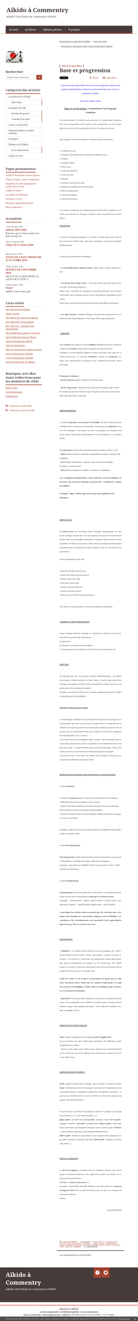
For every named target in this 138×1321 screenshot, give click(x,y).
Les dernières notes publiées (69, 1312)
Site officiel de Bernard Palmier (22, 317)
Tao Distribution (14, 392)
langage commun (72, 1247)
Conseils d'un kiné (20, 119)
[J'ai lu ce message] (135, 1319)
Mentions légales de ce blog (51, 1315)
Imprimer (111, 77)
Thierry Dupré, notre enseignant (22, 179)
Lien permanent (69, 1242)
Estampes (13, 138)
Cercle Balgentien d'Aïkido (19, 358)
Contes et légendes (18, 124)
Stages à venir (15, 155)
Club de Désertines (15, 345)
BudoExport (12, 396)
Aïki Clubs (16, 102)
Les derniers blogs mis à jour (49, 1312)
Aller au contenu (9, 2)
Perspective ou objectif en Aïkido (74, 41)
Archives (30, 29)
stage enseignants (90, 1245)
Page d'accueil (100, 41)
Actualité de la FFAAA (19, 96)
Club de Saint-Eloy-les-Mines (20, 362)
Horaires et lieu (14, 199)
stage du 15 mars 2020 (19, 244)
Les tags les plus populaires (89, 1312)
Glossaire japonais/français (19, 203)
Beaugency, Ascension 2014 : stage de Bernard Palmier (87, 46)
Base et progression (85, 70)
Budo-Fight (11, 387)
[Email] (106, 1272)
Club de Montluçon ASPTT (19, 341)
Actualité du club (17, 107)
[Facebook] (97, 1272)
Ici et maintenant (20, 150)
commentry (110, 1243)
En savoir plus (124, 1319)
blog (112, 1315)
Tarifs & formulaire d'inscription (22, 175)
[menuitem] (14, 29)
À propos (74, 29)
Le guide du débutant (17, 194)
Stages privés (12, 313)
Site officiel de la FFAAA (18, 309)
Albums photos (52, 29)
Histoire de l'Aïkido (18, 144)
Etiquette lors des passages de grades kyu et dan (21, 185)
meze (102, 1245)
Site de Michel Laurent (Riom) (21, 337)
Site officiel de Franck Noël (19, 322)
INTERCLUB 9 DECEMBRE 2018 (21, 271)
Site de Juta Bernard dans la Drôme (24, 349)
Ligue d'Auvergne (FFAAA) (19, 353)
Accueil (13, 29)
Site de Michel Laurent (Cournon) (23, 333)
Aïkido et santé (13, 190)
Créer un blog (64, 1309)
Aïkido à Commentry (37, 10)
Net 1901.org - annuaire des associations (20, 327)
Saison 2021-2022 (16, 229)
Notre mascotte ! (14, 207)
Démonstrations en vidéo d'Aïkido (21, 132)
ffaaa (62, 1245)
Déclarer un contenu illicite (32, 1315)
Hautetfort (75, 1309)
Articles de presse (20, 113)
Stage (9, 287)
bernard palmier (73, 1245)
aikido (102, 1243)
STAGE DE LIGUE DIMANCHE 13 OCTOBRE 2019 (24, 258)
